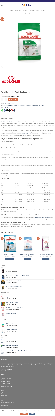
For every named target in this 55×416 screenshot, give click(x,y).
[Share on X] (7, 110)
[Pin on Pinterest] (12, 110)
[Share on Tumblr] (14, 110)
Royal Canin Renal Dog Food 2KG (46, 254)
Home (11, 10)
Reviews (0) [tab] (10, 118)
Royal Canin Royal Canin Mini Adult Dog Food (35, 105)
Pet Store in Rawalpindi (6, 383)
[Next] (54, 249)
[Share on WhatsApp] (2, 110)
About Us (3, 390)
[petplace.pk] (27, 5)
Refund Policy (4, 395)
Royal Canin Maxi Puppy (9, 254)
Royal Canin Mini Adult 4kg (21, 105)
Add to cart (13, 99)
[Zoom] (2, 67)
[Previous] (1, 249)
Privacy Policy (4, 393)
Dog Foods (18, 10)
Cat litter (5, 105)
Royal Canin (6, 107)
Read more (27, 259)
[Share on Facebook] (5, 110)
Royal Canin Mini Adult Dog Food (43, 217)
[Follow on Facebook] (2, 370)
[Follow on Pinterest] (12, 370)
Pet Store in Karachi (5, 379)
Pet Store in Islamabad (6, 378)
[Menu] (2, 5)
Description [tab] (4, 118)
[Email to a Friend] (9, 110)
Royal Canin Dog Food (38, 10)
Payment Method (5, 392)
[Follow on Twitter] (7, 370)
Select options (9, 259)
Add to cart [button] (45, 259)
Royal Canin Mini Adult (11, 105)
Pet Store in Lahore (5, 381)
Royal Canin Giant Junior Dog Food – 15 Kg (27, 255)
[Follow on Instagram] (5, 370)
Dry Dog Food (26, 10)
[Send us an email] (9, 370)
